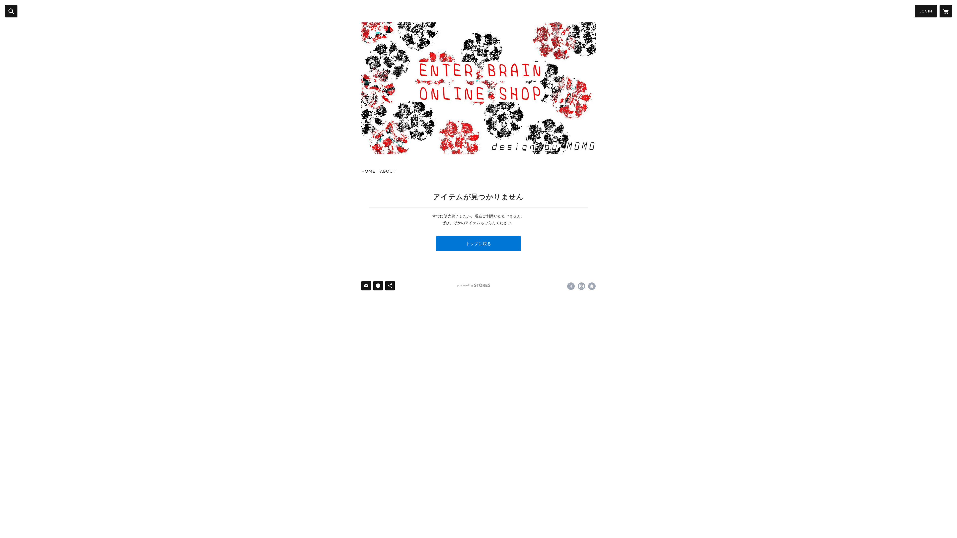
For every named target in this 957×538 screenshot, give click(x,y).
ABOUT (388, 171)
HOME (368, 171)
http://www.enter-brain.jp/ (592, 286)
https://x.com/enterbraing (571, 286)
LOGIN (926, 11)
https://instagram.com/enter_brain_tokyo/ (581, 286)
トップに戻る (478, 243)
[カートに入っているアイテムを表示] (946, 11)
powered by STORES (474, 285)
